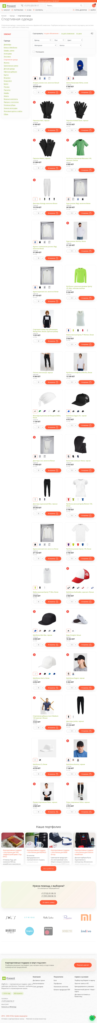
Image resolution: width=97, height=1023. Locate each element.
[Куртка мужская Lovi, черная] (40, 287)
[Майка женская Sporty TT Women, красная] (83, 330)
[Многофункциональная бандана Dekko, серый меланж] (59, 411)
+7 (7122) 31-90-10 (48, 893)
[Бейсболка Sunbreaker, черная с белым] (68, 588)
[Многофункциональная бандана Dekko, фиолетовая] (44, 411)
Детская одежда (9, 69)
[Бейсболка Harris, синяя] (54, 674)
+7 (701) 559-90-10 (48, 896)
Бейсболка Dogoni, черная (75, 678)
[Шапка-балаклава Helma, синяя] (68, 78)
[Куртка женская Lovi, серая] (44, 544)
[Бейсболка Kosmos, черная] (68, 760)
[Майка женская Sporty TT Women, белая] (87, 330)
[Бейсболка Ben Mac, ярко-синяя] (35, 631)
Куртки (6, 75)
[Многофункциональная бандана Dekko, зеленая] (40, 411)
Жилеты (6, 63)
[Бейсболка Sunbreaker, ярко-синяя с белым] (92, 588)
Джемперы (7, 44)
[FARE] (48, 931)
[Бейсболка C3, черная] (40, 760)
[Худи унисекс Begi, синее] (78, 199)
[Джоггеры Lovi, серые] (40, 456)
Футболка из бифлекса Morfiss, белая (79, 372)
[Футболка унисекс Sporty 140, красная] (78, 544)
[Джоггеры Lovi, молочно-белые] (44, 456)
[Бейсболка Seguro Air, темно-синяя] (78, 411)
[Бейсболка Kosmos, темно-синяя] (78, 760)
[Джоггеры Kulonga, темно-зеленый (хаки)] (44, 199)
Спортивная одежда (11, 60)
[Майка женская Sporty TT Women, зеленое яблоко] (73, 330)
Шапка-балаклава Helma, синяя (77, 83)
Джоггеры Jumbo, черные (75, 721)
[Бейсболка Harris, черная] (44, 674)
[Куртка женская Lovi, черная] (35, 544)
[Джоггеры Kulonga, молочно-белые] (35, 199)
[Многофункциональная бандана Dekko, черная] (54, 411)
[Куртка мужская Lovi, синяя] (35, 287)
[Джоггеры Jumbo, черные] (68, 717)
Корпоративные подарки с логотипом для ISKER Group (60, 852)
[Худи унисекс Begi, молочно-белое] (73, 199)
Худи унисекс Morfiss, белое (76, 241)
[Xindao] (7, 34)
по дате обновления (51, 33)
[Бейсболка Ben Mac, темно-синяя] (54, 631)
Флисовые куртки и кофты (13, 111)
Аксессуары (8, 53)
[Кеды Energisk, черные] (68, 631)
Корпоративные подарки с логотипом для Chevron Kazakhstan (84, 852)
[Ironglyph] (11, 931)
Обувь (6, 114)
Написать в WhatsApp (8, 1007)
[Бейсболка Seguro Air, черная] (83, 411)
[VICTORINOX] (67, 917)
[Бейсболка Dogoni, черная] (68, 674)
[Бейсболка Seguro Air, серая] (73, 411)
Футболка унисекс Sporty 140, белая (78, 549)
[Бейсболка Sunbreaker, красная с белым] (83, 588)
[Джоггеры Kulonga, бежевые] (40, 199)
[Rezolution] (30, 917)
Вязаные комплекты (11, 99)
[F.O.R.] (67, 931)
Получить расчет (83, 965)
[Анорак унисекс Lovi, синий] (44, 78)
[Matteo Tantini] (11, 917)
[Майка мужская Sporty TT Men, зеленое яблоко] (35, 588)
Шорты (6, 96)
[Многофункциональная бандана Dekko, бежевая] (35, 411)
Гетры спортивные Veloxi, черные (78, 802)
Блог (55, 980)
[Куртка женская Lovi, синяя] (40, 544)
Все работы (48, 868)
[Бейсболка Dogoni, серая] (73, 674)
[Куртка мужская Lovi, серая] (44, 287)
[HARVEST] (86, 917)
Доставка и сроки (39, 980)
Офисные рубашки (10, 72)
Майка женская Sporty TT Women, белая (80, 335)
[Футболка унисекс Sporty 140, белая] (87, 544)
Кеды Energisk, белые (73, 635)
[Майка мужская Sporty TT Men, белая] (44, 588)
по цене (79, 33)
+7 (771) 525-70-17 (31, 5)
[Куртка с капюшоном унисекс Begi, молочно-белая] (49, 242)
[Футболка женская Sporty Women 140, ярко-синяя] (83, 499)
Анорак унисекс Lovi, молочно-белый (46, 83)
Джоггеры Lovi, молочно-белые (44, 461)
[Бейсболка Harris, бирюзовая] (49, 674)
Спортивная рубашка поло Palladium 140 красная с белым (45, 717)
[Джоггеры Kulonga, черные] (54, 199)
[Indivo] (30, 931)
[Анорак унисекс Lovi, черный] (35, 78)
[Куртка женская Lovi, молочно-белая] (49, 544)
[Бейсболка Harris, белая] (35, 674)
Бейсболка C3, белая (40, 764)
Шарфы (6, 93)
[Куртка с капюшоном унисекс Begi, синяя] (35, 242)
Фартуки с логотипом (11, 102)
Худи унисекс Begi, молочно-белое (78, 203)
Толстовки (7, 56)
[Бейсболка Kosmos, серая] (73, 760)
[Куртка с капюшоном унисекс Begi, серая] (44, 242)
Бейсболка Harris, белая (41, 678)
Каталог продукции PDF (62, 989)
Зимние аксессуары (10, 108)
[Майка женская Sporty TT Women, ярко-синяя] (68, 330)
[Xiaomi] (48, 917)
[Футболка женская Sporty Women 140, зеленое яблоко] (73, 499)
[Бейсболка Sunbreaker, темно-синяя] (73, 588)
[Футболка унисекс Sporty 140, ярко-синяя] (83, 544)
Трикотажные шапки (11, 66)
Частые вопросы (38, 983)
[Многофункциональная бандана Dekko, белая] (49, 411)
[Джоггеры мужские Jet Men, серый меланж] (35, 499)
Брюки (6, 84)
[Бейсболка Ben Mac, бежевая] (40, 631)
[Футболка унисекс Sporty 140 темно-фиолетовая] (68, 544)
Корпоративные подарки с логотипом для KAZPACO (36, 851)
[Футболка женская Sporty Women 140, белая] (78, 499)
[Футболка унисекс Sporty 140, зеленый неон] (73, 544)
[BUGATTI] (86, 931)
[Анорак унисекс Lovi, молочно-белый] (49, 78)
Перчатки (7, 90)
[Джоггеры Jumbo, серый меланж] (73, 717)
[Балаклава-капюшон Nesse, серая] (68, 456)
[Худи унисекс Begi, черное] (83, 199)
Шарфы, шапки (9, 50)
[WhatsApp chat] (92, 1018)
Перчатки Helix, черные (41, 120)
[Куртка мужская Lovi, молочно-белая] (49, 287)
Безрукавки (8, 81)
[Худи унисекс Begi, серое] (68, 199)
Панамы (6, 87)
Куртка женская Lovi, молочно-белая (45, 549)
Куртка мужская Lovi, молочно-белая (45, 292)
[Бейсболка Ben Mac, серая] (49, 631)
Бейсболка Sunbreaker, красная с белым (80, 592)
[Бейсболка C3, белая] (35, 760)
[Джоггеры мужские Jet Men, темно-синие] (44, 499)
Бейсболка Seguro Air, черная (76, 416)
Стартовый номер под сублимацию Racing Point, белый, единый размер (45, 330)
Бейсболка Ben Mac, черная (42, 635)
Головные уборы (9, 105)
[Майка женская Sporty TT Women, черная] (78, 330)
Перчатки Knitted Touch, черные (77, 120)
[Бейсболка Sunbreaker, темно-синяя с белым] (78, 588)
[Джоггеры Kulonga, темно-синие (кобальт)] (49, 199)
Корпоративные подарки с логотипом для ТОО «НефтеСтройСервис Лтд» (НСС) (12, 853)
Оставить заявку (48, 902)
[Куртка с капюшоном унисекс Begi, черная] (40, 242)
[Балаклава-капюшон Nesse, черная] (73, 456)
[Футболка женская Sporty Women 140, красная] (68, 499)
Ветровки (7, 78)
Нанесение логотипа (61, 986)
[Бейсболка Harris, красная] (40, 674)
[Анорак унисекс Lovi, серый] (40, 78)
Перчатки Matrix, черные (41, 158)
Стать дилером (38, 986)
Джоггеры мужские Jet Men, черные (45, 504)
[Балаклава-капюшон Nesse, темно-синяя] (78, 456)
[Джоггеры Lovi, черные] (35, 456)
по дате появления (67, 33)
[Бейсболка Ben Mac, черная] (44, 631)
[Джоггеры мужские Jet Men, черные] (40, 499)
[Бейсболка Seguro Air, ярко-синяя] (68, 411)
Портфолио (58, 983)
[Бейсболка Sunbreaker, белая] (87, 588)
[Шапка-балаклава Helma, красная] (73, 78)
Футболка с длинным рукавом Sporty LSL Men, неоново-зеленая (79, 287)
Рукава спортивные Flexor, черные (45, 802)
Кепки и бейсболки (10, 47)
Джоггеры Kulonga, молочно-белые (45, 203)
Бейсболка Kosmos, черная (75, 764)
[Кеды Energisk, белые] (73, 631)
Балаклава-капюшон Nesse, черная (78, 461)
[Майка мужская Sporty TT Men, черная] (40, 588)
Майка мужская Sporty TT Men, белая (45, 592)
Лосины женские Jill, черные (43, 372)
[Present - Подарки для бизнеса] (9, 5)
